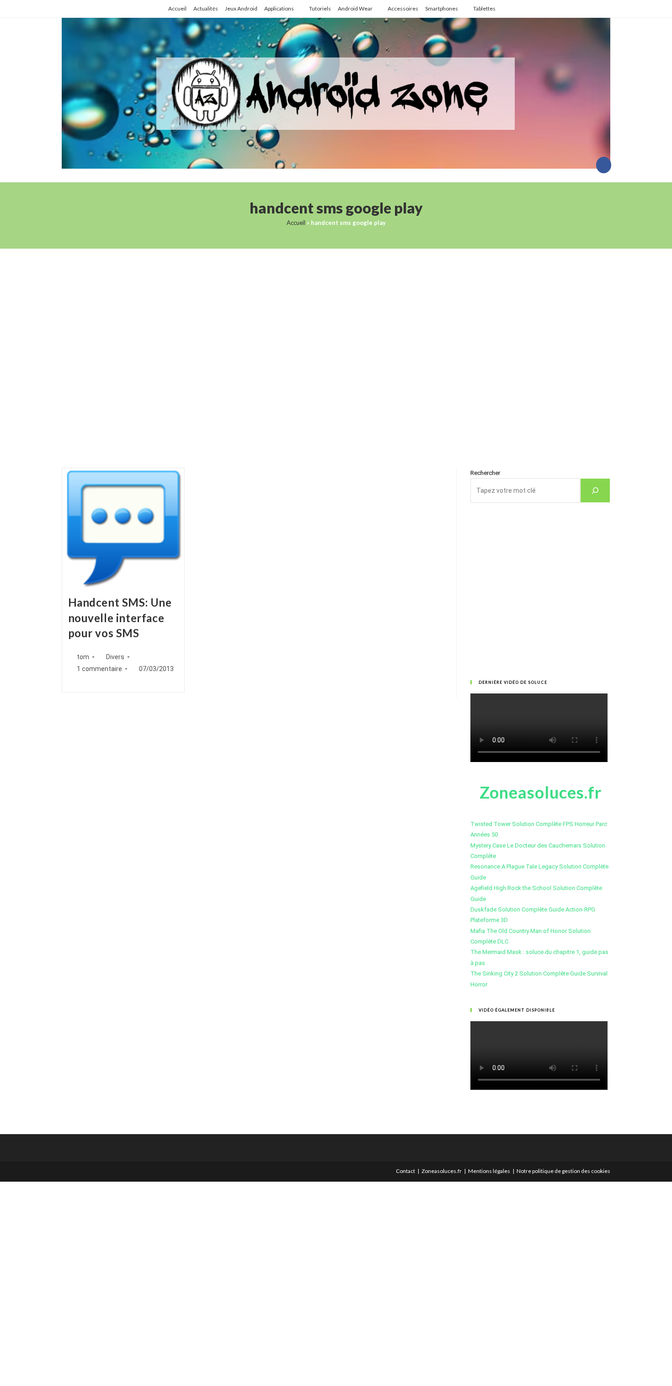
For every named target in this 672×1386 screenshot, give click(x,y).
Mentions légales (489, 1170)
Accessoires (403, 8)
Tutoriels (320, 8)
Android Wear (355, 8)
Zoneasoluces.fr (441, 1170)
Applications (279, 8)
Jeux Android (241, 8)
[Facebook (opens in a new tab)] (603, 165)
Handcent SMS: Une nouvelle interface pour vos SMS (120, 618)
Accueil (177, 8)
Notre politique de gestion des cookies (563, 1170)
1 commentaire (99, 668)
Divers (115, 657)
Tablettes (484, 8)
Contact (405, 1170)
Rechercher (485, 472)
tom (83, 657)
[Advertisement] (336, 347)
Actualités (205, 8)
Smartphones (441, 8)
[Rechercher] (595, 490)
